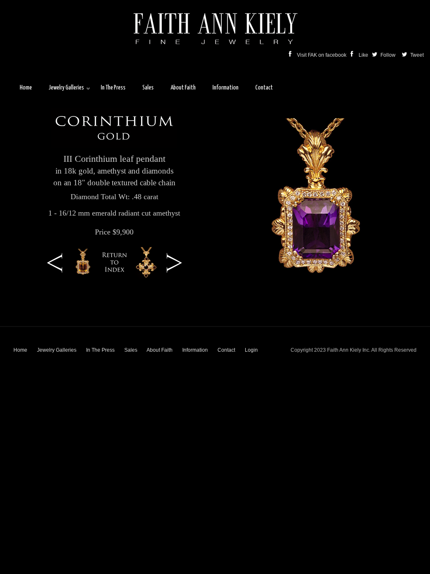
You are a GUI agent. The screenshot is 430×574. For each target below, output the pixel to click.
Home (20, 350)
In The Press (100, 350)
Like (364, 55)
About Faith (160, 350)
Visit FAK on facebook (322, 55)
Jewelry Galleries (56, 350)
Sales (130, 350)
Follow (388, 55)
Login (251, 350)
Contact (226, 350)
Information (195, 350)
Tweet (420, 55)
